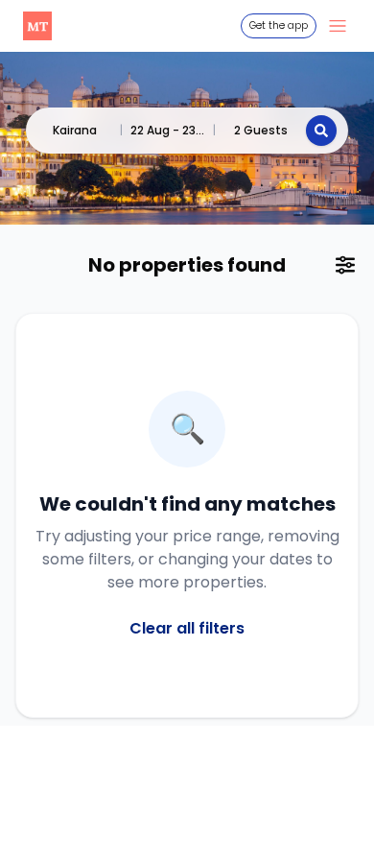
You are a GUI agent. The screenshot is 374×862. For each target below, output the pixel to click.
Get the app (278, 25)
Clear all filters (187, 628)
